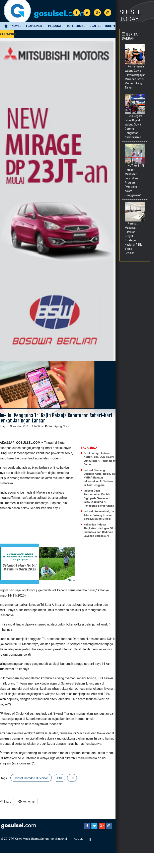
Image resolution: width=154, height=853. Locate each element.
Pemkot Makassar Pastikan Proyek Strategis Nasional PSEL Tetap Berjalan (133, 238)
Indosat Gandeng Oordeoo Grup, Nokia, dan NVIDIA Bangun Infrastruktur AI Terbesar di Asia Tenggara (100, 477)
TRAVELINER (33, 26)
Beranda (78, 839)
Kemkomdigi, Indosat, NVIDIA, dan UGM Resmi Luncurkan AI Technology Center (100, 458)
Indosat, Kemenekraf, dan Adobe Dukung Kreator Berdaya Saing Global (99, 514)
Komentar (28, 801)
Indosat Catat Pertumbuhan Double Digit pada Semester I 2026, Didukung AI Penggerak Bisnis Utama (99, 498)
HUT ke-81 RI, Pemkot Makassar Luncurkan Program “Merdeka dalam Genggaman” (134, 180)
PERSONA (54, 26)
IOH (59, 778)
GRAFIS (94, 26)
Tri (72, 778)
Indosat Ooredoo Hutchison (31, 778)
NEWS (15, 26)
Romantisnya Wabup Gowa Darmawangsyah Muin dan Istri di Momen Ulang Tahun (135, 77)
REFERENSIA (75, 26)
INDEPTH (111, 26)
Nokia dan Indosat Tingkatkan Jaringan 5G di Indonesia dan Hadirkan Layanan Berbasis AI (100, 530)
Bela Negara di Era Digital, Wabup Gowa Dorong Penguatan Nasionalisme (133, 126)
